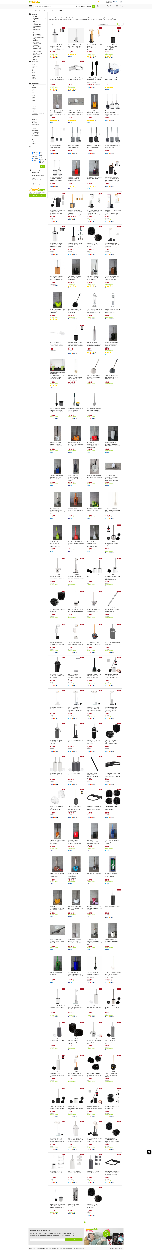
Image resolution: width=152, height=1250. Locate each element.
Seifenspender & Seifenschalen (37, 28)
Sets (34, 58)
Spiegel (35, 21)
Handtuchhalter (37, 24)
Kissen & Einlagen (37, 47)
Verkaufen (92, 2)
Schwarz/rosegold (113, 182)
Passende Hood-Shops (38, 175)
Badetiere (35, 40)
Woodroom (34, 183)
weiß (78, 248)
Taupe (81, 215)
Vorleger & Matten (37, 53)
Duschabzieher (37, 42)
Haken (34, 23)
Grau (63, 49)
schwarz (74, 248)
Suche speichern (52, 24)
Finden (42, 166)
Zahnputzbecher (37, 56)
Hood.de (34, 2)
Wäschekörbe (36, 54)
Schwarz (55, 49)
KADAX (33, 178)
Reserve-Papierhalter (38, 37)
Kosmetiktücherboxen (38, 50)
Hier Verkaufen (35, 172)
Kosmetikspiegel (37, 51)
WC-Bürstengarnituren (38, 33)
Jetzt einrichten (37, 196)
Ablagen (35, 39)
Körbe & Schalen (37, 48)
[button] (121, 1)
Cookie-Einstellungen (67, 1248)
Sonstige (35, 59)
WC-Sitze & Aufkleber (38, 31)
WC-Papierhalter (37, 35)
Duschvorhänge (37, 26)
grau (81, 248)
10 (95, 82)
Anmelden (74, 1240)
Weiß (59, 49)
